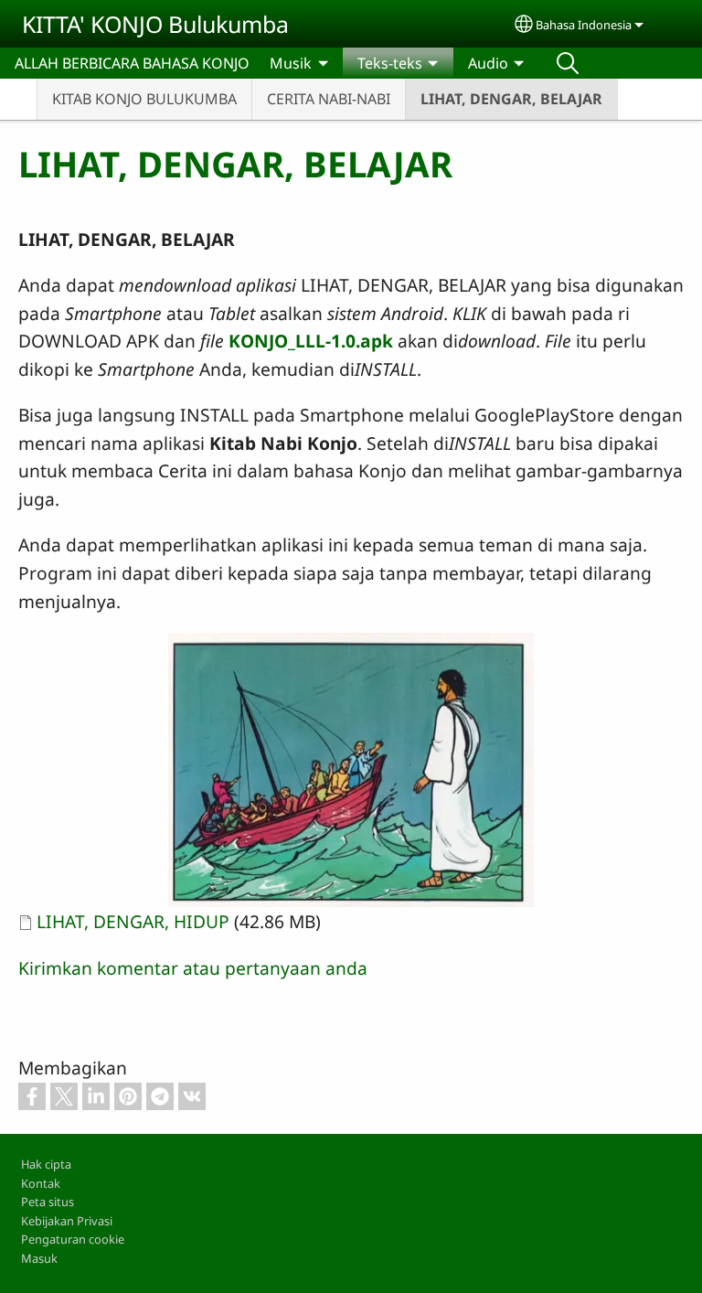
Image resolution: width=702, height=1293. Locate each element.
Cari (567, 63)
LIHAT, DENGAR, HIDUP (133, 921)
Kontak (40, 1183)
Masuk (39, 1258)
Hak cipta (46, 1164)
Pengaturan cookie (72, 1239)
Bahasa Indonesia (584, 24)
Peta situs (47, 1201)
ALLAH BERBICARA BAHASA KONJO (132, 63)
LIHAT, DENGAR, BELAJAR (511, 99)
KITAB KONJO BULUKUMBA (144, 99)
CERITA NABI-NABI (328, 99)
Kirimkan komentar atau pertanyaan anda (192, 968)
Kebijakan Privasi (66, 1221)
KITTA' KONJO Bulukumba (155, 23)
